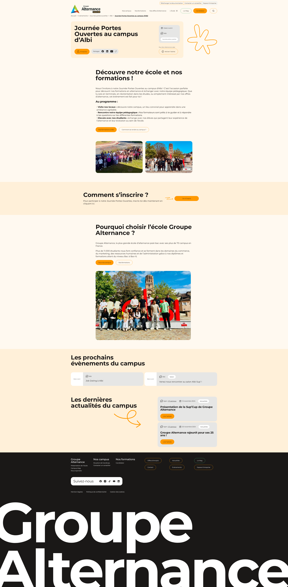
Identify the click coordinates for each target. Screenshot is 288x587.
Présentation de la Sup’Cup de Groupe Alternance (186, 408)
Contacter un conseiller (101, 465)
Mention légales (77, 492)
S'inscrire (83, 52)
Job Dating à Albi (94, 381)
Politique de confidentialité (96, 492)
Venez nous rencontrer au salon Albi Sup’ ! (180, 382)
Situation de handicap (101, 463)
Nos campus (101, 459)
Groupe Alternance (78, 460)
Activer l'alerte (170, 51)
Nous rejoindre (76, 470)
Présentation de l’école (79, 465)
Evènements (83, 16)
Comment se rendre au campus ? (134, 130)
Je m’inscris (186, 198)
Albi (111, 16)
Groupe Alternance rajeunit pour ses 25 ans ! (186, 434)
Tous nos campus (104, 262)
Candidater (120, 463)
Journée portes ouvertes (99, 16)
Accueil (73, 16)
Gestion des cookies (117, 492)
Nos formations (124, 262)
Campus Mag (76, 468)
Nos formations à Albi (106, 130)
